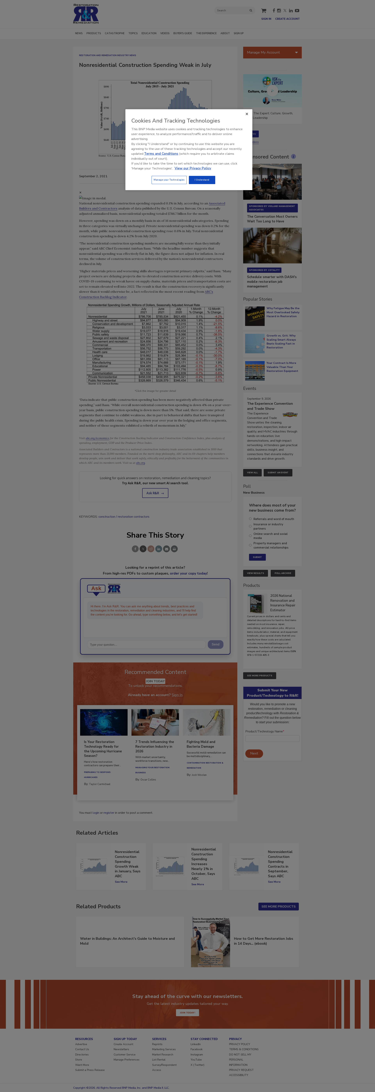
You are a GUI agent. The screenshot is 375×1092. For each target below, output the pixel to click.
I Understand (202, 179)
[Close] (247, 114)
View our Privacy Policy (193, 168)
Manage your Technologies (169, 179)
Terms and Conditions (161, 153)
